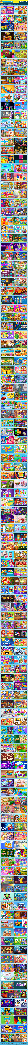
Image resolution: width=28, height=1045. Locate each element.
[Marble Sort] (21, 106)
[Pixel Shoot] (7, 396)
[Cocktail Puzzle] (7, 168)
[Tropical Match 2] (7, 467)
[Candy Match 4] (7, 379)
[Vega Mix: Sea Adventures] (21, 361)
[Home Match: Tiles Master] (7, 792)
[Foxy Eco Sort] (21, 748)
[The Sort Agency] (7, 809)
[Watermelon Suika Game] (7, 897)
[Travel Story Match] (21, 572)
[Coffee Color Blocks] (7, 89)
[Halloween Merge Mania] (7, 994)
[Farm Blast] (7, 458)
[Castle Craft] (21, 54)
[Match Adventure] (21, 695)
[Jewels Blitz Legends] (21, 396)
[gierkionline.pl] (6, 1)
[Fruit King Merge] (21, 475)
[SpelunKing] (7, 598)
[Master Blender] (7, 352)
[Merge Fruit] (21, 335)
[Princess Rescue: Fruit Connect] (7, 115)
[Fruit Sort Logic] (7, 36)
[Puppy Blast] (21, 282)
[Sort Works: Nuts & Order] (7, 177)
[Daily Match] (7, 818)
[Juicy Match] (7, 194)
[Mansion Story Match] (21, 185)
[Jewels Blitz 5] (21, 36)
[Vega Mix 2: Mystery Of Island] (21, 203)
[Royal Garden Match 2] (21, 669)
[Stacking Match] (7, 449)
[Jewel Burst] (7, 677)
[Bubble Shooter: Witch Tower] (21, 607)
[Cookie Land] (21, 370)
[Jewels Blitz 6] (21, 18)
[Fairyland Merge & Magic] (21, 89)
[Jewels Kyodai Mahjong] (21, 994)
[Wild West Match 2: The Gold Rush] (7, 150)
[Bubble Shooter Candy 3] (7, 871)
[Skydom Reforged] (21, 80)
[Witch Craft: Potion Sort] (7, 493)
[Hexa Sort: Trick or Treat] (21, 431)
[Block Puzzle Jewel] (21, 423)
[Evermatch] (21, 1029)
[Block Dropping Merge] (7, 282)
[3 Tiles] (21, 783)
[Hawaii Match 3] (21, 625)
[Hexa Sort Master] (21, 765)
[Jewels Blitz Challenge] (7, 510)
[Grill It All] (7, 950)
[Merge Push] (21, 879)
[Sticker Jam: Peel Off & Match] (21, 660)
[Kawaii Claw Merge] (7, 607)
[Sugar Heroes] (21, 115)
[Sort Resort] (7, 713)
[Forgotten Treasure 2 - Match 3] (21, 563)
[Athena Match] (7, 229)
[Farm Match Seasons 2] (21, 642)
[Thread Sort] (21, 229)
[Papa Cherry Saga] (21, 959)
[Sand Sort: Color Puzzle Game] (7, 247)
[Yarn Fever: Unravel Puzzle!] (21, 484)
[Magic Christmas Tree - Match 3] (7, 203)
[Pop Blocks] (21, 853)
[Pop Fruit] (7, 27)
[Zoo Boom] (21, 71)
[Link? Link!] (7, 836)
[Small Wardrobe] (21, 519)
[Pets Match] (7, 1020)
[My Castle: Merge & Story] (7, 133)
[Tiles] (21, 449)
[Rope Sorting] (21, 1011)
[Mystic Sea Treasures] (7, 185)
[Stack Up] (7, 695)
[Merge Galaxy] (7, 651)
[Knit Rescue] (7, 959)
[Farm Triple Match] (7, 361)
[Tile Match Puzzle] (21, 264)
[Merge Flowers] (21, 976)
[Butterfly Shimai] (21, 379)
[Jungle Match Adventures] (7, 370)
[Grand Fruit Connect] (7, 800)
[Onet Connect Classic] (21, 62)
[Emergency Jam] (21, 651)
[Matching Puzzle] (7, 941)
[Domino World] (7, 756)
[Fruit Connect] (21, 97)
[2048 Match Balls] (7, 212)
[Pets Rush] (21, 941)
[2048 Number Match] (7, 765)
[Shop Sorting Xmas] (7, 590)
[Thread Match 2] (21, 528)
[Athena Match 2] (7, 326)
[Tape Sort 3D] (21, 194)
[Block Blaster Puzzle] (7, 1003)
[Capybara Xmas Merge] (7, 923)
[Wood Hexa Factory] (7, 414)
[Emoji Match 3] (7, 1029)
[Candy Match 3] (7, 537)
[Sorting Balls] (7, 273)
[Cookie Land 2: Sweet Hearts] (7, 10)
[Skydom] (7, 18)
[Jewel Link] (21, 510)
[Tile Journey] (7, 124)
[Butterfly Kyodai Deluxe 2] (7, 888)
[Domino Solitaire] (7, 879)
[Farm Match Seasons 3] (7, 633)
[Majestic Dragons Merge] (21, 756)
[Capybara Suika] (21, 721)
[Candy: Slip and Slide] (21, 888)
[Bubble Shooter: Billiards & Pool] (21, 326)
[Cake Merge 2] (21, 177)
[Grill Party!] (21, 1038)
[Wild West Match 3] (7, 308)
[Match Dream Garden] (21, 546)
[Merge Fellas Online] (7, 625)
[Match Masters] (7, 440)
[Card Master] (21, 686)
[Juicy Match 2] (21, 308)
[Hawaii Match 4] (7, 238)
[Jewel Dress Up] (7, 748)
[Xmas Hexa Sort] (7, 572)
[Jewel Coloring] (21, 247)
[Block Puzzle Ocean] (7, 730)
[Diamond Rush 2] (7, 783)
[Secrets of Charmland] (21, 493)
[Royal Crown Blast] (21, 809)
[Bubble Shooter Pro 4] (21, 590)
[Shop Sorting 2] (7, 616)
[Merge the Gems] (21, 537)
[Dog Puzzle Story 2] (21, 440)
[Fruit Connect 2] (7, 739)
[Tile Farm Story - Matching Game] (21, 704)
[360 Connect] (7, 642)
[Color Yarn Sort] (7, 774)
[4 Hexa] (21, 291)
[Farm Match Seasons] (7, 721)
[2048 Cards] (7, 827)
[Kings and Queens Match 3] (21, 317)
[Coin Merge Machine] (21, 150)
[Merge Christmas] (7, 932)
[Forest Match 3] (21, 220)
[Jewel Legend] (7, 704)
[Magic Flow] (21, 414)
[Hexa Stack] (7, 54)
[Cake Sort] (7, 475)
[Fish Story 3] (7, 563)
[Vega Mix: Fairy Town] (21, 133)
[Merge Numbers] (7, 985)
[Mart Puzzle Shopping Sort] (7, 554)
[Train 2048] (21, 616)
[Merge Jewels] (21, 827)
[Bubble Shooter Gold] (21, 906)
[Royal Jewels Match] (21, 598)
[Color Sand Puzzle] (21, 1020)
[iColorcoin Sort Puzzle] (7, 502)
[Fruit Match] (21, 10)
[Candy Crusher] (21, 713)
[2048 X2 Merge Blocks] (21, 159)
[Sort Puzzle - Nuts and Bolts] (21, 932)
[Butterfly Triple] (21, 915)
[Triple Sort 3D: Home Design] (7, 1038)
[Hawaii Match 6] (21, 256)
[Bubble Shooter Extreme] (7, 405)
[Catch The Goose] (7, 915)
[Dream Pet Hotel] (7, 528)
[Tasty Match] (21, 739)
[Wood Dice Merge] (21, 581)
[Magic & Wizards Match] (21, 502)
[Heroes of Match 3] (7, 256)
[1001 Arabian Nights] (21, 141)
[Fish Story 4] (7, 264)
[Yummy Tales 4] (7, 141)
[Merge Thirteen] (21, 862)
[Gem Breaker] (7, 967)
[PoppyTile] (7, 906)
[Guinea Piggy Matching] (7, 484)
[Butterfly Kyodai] (21, 45)
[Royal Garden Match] (21, 818)
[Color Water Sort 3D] (21, 633)
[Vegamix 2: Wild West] (7, 71)
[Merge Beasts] (7, 1011)
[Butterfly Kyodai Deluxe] (21, 273)
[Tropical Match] (7, 669)
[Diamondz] (21, 967)
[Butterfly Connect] (21, 985)
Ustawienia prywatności (16, 1044)
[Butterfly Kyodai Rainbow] (7, 431)
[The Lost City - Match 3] (7, 581)
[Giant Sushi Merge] (21, 554)
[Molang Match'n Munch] (7, 976)
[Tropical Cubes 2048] (7, 862)
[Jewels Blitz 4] (7, 45)
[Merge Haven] (7, 62)
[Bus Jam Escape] (21, 458)
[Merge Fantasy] (21, 343)
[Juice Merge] (7, 220)
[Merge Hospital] (21, 844)
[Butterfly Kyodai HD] (21, 387)
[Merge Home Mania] (7, 546)
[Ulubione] (26, 2)
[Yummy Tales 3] (21, 124)
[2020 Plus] (7, 300)
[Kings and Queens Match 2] (21, 168)
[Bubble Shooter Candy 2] (21, 836)
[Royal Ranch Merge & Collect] (7, 423)
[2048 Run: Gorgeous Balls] (21, 730)
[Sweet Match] (21, 27)
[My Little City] (7, 317)
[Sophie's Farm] (21, 871)
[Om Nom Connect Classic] (21, 467)
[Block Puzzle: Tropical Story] (21, 792)
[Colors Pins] (7, 335)
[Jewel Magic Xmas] (7, 853)
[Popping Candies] (7, 660)
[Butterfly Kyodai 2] (21, 774)
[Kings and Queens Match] (21, 405)
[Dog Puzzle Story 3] (7, 686)
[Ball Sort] (7, 106)
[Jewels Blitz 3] (21, 238)
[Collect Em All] (21, 923)
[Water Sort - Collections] (7, 519)
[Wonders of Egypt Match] (7, 387)
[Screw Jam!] (7, 844)
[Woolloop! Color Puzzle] (7, 97)
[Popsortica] (21, 897)
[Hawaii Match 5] (7, 291)
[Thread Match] (7, 159)
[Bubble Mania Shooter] (21, 950)
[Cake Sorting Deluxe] (21, 352)
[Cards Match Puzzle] (21, 1003)
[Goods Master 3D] (21, 212)
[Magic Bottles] (7, 80)
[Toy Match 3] (21, 677)
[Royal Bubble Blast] (21, 800)
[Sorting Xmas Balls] (21, 300)
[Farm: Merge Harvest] (7, 343)
